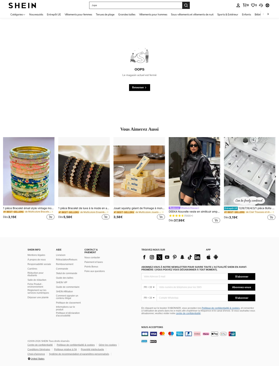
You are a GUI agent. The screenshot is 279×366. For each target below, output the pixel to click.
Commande (62, 268)
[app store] (208, 259)
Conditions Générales (39, 349)
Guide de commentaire (68, 287)
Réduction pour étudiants (35, 274)
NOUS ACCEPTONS (152, 327)
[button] (261, 5)
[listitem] (28, 180)
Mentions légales (36, 255)
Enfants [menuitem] (246, 14)
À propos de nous (37, 259)
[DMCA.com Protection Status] (153, 341)
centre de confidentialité (188, 313)
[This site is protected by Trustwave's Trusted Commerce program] (144, 341)
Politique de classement (68, 302)
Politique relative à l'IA (65, 349)
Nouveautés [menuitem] (36, 14)
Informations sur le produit (65, 308)
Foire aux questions (94, 271)
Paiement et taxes (93, 262)
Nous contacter (92, 257)
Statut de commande (66, 273)
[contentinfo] (198, 334)
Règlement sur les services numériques (38, 291)
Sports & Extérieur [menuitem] (227, 14)
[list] (171, 257)
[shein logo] (22, 5)
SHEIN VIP (61, 282)
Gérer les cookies (108, 345)
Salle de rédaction (37, 280)
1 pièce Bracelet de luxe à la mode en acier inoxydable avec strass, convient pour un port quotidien (84, 208)
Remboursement (64, 264)
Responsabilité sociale (39, 264)
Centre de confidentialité (40, 345)
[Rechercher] (186, 5)
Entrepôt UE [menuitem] (54, 14)
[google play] (215, 259)
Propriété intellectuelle (92, 349)
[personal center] (238, 5)
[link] (245, 5)
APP (208, 250)
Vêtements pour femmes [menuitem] (78, 14)
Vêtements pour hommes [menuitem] (153, 14)
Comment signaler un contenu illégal (67, 297)
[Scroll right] (268, 14)
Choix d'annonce (36, 354)
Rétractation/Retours (66, 259)
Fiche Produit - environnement (35, 285)
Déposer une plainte (38, 297)
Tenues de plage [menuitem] (105, 14)
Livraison (60, 255)
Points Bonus (91, 266)
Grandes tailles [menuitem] (126, 14)
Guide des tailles (64, 278)
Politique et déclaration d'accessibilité (68, 314)
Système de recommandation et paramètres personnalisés (79, 354)
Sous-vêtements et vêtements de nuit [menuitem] (192, 14)
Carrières (32, 268)
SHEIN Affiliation (64, 291)
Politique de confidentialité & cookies (221, 308)
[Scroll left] (263, 14)
